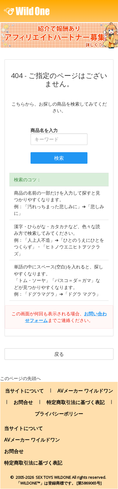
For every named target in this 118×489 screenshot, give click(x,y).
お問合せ (23, 402)
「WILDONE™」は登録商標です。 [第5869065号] (59, 483)
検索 (59, 158)
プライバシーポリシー (59, 413)
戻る (59, 354)
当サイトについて (24, 390)
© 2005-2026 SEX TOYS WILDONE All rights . (58, 477)
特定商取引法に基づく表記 (76, 402)
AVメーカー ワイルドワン (85, 390)
